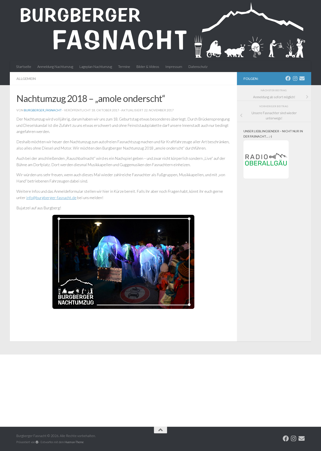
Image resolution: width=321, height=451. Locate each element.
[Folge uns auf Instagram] (295, 78)
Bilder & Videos (147, 66)
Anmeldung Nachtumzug (55, 66)
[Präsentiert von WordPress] (37, 442)
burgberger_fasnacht (43, 110)
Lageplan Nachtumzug (95, 66)
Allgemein (26, 78)
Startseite (23, 66)
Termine (124, 66)
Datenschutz (197, 66)
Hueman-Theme (74, 442)
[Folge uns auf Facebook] (288, 78)
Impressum (173, 66)
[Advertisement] (274, 267)
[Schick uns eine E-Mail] (302, 78)
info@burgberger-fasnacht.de (51, 197)
